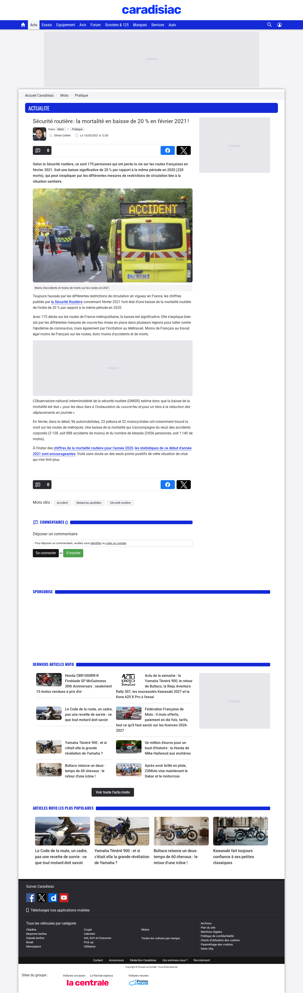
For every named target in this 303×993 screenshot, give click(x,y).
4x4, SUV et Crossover (97, 938)
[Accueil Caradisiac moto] (23, 24)
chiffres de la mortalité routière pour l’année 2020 (93, 448)
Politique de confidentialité (217, 936)
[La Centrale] (88, 987)
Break (29, 942)
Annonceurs (116, 960)
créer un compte (116, 543)
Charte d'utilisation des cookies (220, 940)
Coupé (88, 929)
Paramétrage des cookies (217, 944)
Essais (47, 24)
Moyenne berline (36, 933)
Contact (98, 960)
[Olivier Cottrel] (39, 139)
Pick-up (88, 942)
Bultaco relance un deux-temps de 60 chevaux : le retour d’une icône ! (84, 770)
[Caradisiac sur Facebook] (31, 898)
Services (157, 24)
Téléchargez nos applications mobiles (60, 910)
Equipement (65, 24)
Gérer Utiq (207, 948)
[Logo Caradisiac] (151, 18)
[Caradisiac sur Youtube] (63, 898)
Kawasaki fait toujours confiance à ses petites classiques (233, 856)
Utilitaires (90, 946)
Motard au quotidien (89, 502)
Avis (82, 24)
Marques (140, 24)
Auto (172, 24)
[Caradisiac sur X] (42, 898)
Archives (206, 923)
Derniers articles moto (53, 664)
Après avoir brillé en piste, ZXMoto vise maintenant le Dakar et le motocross (166, 770)
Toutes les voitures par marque (160, 938)
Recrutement (202, 960)
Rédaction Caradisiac (143, 960)
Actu (33, 24)
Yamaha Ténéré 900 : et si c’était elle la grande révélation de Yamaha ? (86, 748)
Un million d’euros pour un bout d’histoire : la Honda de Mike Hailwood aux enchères (168, 748)
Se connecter (46, 553)
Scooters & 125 (117, 24)
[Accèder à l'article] (49, 679)
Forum (96, 24)
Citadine (31, 929)
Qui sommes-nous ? (175, 960)
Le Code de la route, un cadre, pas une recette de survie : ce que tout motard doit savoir (89, 714)
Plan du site (208, 927)
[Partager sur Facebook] (169, 149)
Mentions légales (211, 931)
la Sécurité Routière (67, 302)
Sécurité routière (120, 502)
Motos (145, 929)
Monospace (33, 946)
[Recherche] (270, 24)
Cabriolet (89, 933)
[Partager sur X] (185, 149)
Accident (62, 502)
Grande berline (35, 938)
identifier (96, 543)
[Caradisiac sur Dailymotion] (53, 898)
